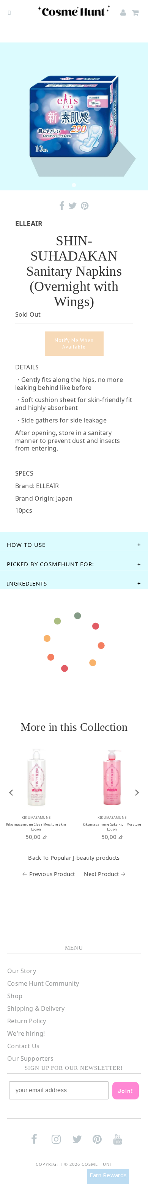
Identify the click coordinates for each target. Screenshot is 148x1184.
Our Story (21, 971)
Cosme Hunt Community (43, 983)
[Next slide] (136, 792)
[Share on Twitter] (72, 205)
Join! (125, 1090)
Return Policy (26, 1021)
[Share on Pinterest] (85, 205)
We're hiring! (26, 1033)
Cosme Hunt (97, 1164)
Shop (14, 996)
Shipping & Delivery (36, 1008)
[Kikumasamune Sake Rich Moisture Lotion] (112, 777)
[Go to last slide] (11, 792)
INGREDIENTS (27, 583)
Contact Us (23, 1046)
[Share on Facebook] (62, 205)
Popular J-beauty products (85, 857)
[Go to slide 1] (74, 185)
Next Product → (105, 874)
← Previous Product (48, 874)
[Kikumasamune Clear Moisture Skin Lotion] (36, 777)
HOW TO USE (26, 544)
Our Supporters (30, 1058)
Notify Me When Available (74, 343)
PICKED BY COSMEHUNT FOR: (50, 564)
